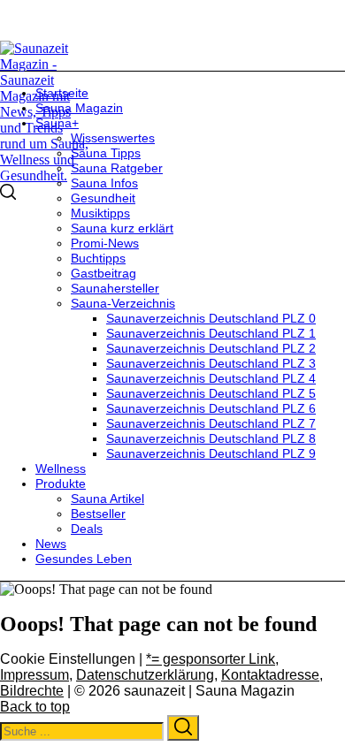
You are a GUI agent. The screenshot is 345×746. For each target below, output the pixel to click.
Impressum (34, 674)
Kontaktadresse (270, 674)
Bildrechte (32, 690)
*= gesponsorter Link (210, 658)
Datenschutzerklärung (145, 674)
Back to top (35, 706)
